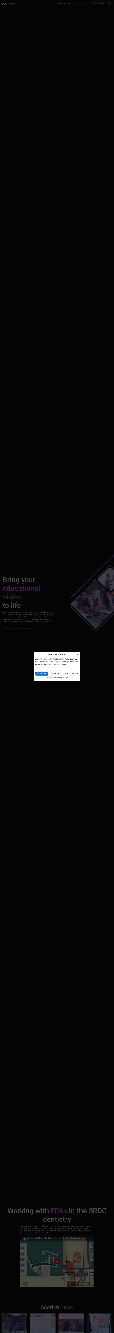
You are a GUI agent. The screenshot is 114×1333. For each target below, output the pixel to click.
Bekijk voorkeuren (71, 673)
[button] (78, 654)
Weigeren (55, 673)
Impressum (65, 677)
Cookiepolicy (49, 677)
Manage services (40, 668)
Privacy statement (57, 677)
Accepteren (41, 673)
